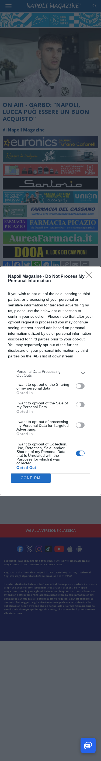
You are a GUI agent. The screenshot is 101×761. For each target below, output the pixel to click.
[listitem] (50, 373)
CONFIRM (31, 478)
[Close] (90, 277)
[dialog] (50, 380)
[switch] (80, 386)
